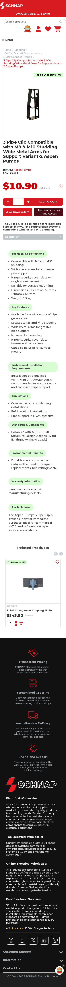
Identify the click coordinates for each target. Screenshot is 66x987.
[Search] (60, 22)
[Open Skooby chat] (59, 970)
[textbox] (35, 21)
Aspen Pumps (22, 169)
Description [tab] (12, 236)
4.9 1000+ (30, 928)
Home (7, 49)
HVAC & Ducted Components (21, 53)
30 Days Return (19, 212)
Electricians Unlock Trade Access (48, 212)
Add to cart (48, 201)
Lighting (20, 49)
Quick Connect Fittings (17, 57)
